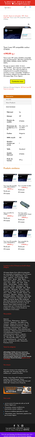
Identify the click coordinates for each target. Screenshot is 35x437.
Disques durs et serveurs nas (18, 324)
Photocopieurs (16, 320)
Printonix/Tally (21, 381)
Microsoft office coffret (13, 337)
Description (9, 96)
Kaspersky (14, 339)
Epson (14, 377)
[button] (28, 24)
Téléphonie (14, 322)
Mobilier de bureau (16, 352)
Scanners (7, 322)
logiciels (11, 356)
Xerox (8, 379)
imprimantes (25, 352)
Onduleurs (24, 320)
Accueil (6, 16)
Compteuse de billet (14, 341)
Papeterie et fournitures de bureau (12, 355)
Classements (24, 341)
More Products (10, 102)
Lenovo (18, 382)
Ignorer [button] (29, 436)
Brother (6, 377)
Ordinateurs (13, 325)
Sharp (15, 381)
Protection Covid (8, 342)
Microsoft (28, 381)
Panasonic (16, 379)
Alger (21, 276)
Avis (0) (8, 99)
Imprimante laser (16, 327)
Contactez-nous (17, 81)
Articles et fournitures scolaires (22, 353)
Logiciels (23, 334)
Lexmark (25, 377)
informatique (7, 352)
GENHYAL (26, 430)
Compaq (12, 382)
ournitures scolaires (14, 334)
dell (9, 382)
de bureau (20, 325)
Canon (10, 377)
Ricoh (11, 379)
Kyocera (21, 377)
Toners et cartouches (15, 16)
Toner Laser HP (27, 87)
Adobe (5, 382)
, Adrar (26, 276)
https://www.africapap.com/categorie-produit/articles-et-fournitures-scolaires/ (18, 332)
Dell (9, 381)
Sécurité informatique (16, 358)
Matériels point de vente (20, 356)
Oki (12, 381)
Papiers (26, 325)
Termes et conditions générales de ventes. (16, 411)
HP (23, 16)
